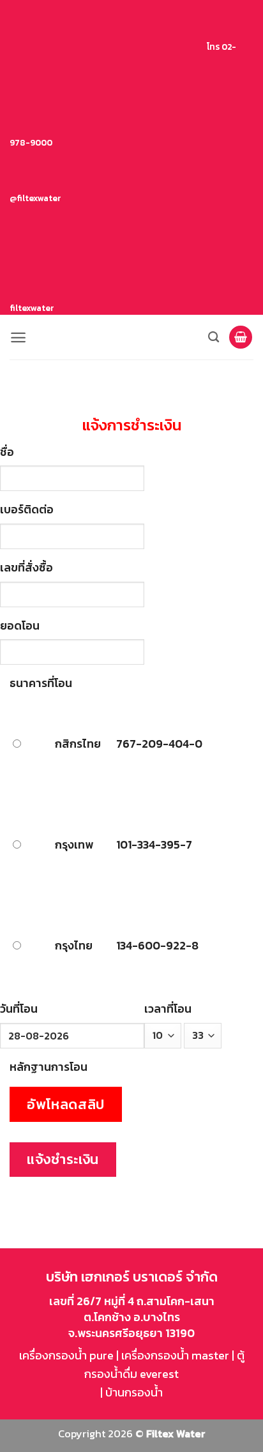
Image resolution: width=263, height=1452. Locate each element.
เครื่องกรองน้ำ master (175, 1355)
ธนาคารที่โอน (41, 683)
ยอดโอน (20, 625)
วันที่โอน (19, 1008)
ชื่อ (7, 451)
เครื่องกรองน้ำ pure (66, 1355)
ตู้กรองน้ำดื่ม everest (164, 1364)
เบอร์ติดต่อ (27, 509)
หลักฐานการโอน (48, 1066)
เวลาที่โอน (168, 1008)
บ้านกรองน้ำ (134, 1392)
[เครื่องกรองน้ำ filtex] (132, 337)
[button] (18, 337)
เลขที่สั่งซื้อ (26, 567)
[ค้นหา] (213, 337)
